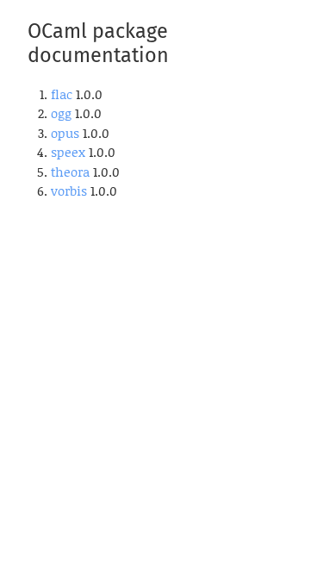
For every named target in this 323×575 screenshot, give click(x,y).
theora (70, 171)
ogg (61, 112)
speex (68, 151)
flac (61, 93)
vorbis (69, 190)
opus (65, 132)
